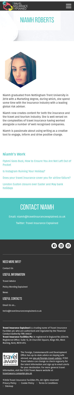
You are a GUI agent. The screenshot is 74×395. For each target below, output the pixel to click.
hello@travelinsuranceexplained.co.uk (22, 310)
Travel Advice (9, 281)
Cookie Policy (27, 383)
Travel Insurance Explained (42, 223)
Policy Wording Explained (15, 286)
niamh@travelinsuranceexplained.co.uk (41, 216)
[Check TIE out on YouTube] (68, 245)
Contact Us (8, 268)
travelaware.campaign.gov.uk (17, 373)
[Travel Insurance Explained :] (15, 6)
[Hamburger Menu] (68, 6)
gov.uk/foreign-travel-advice (47, 358)
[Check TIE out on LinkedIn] (61, 245)
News (5, 292)
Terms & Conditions (48, 383)
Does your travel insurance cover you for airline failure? (37, 178)
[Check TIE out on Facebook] (54, 245)
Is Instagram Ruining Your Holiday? (24, 171)
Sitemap (9, 386)
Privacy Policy (9, 383)
